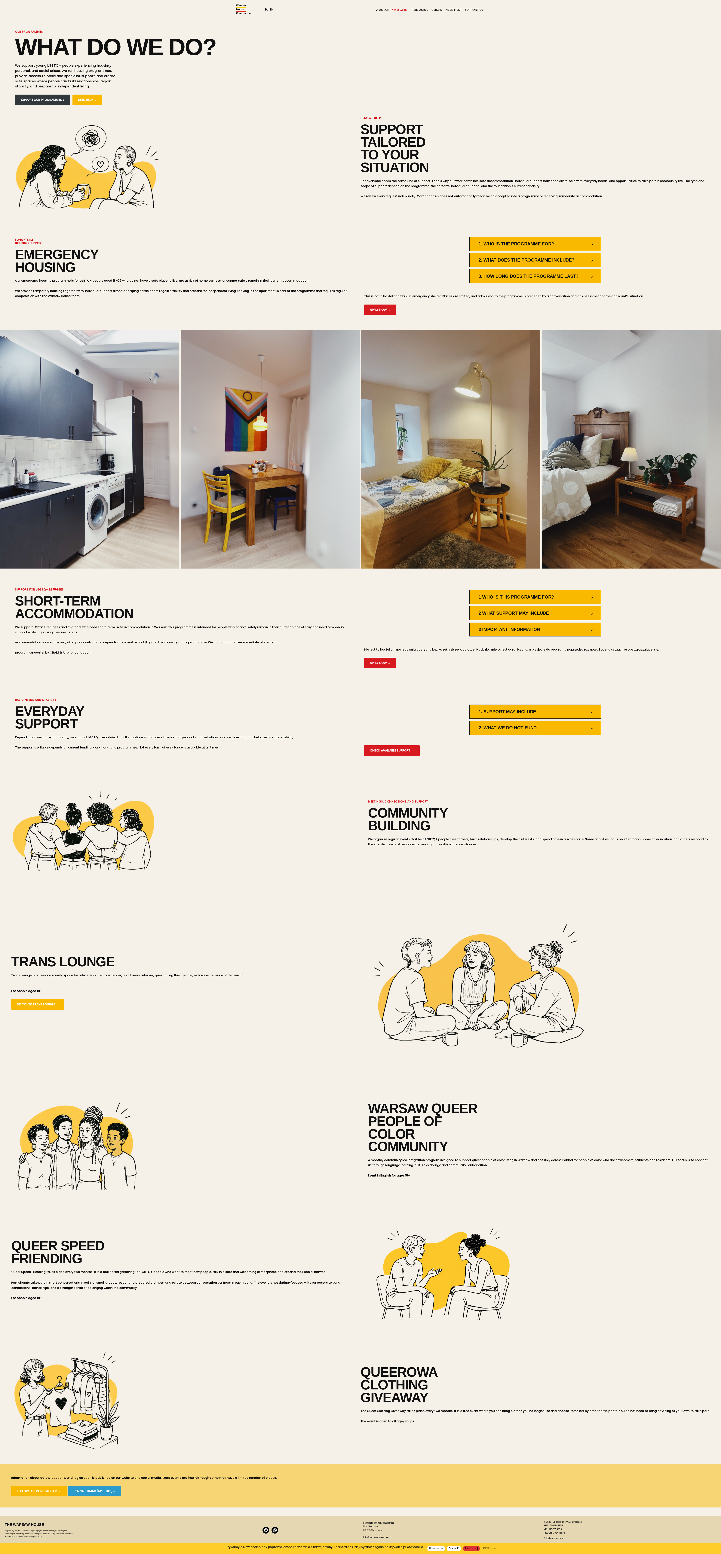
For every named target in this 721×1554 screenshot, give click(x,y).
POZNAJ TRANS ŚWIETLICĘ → (95, 1491)
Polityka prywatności (554, 1538)
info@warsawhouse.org (375, 1537)
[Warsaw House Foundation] (243, 9)
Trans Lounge (419, 9)
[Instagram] (275, 1530)
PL (266, 9)
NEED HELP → (87, 100)
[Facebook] (265, 1530)
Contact (436, 9)
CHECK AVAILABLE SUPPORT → (392, 750)
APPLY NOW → (380, 310)
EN (271, 9)
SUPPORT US (474, 9)
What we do (399, 9)
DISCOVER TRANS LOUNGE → (38, 1004)
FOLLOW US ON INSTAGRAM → (39, 1491)
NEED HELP (453, 9)
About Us (382, 9)
